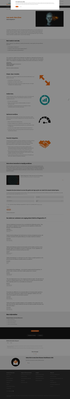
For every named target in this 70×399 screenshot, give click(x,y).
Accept (17, 6)
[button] (68, 100)
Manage (20, 6)
